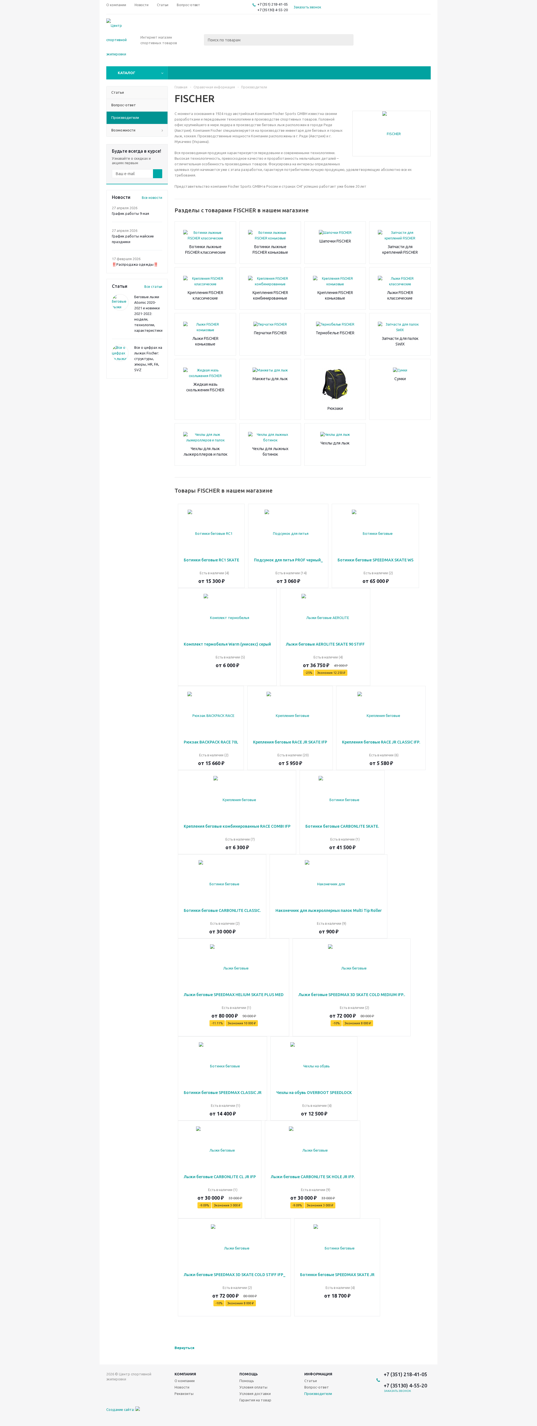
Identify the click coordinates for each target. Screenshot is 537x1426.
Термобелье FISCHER (335, 333)
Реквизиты (184, 1394)
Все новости (152, 197)
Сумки (400, 378)
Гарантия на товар (255, 1400)
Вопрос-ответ (316, 1387)
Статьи (310, 1381)
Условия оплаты (253, 1387)
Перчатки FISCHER (270, 333)
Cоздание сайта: (120, 1409)
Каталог (126, 73)
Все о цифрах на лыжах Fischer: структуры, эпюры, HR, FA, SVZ (148, 358)
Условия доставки (255, 1394)
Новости (182, 1387)
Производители (318, 1394)
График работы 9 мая (130, 213)
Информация (318, 1374)
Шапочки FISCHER (335, 241)
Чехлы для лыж (335, 443)
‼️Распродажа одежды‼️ (135, 264)
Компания (185, 1374)
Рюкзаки (335, 408)
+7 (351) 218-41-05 (272, 4)
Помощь (248, 1374)
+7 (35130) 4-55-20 (272, 10)
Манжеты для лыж (270, 378)
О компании (185, 1381)
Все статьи (153, 286)
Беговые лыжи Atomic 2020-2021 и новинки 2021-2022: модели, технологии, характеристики (148, 313)
